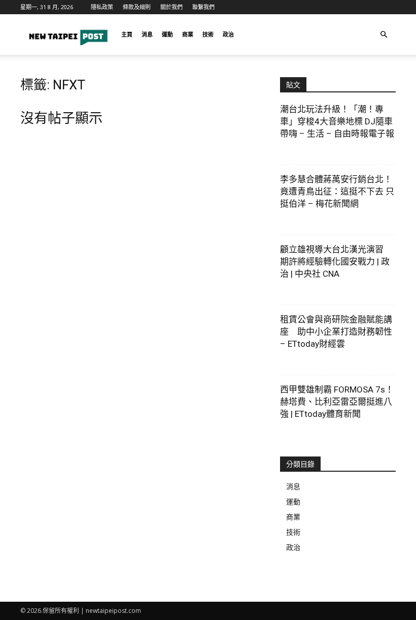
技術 (208, 34)
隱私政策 (102, 7)
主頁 (126, 34)
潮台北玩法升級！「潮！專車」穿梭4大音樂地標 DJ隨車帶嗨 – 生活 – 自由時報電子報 (337, 121)
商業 (187, 34)
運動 (167, 34)
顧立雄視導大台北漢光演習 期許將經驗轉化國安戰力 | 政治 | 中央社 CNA (336, 261)
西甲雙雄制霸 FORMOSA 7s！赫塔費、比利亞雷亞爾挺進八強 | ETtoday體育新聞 (337, 401)
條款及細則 (137, 7)
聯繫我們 (203, 7)
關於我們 (171, 7)
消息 (147, 34)
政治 (228, 34)
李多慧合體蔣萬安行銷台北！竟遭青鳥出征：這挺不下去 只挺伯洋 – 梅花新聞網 (337, 191)
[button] (383, 35)
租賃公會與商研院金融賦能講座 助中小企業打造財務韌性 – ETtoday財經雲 (336, 331)
